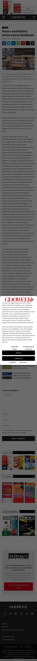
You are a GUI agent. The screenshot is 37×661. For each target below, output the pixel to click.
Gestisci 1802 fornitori (14, 348)
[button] (32, 300)
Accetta (18, 353)
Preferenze (18, 358)
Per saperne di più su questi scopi (28, 348)
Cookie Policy (12, 362)
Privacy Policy (23, 362)
